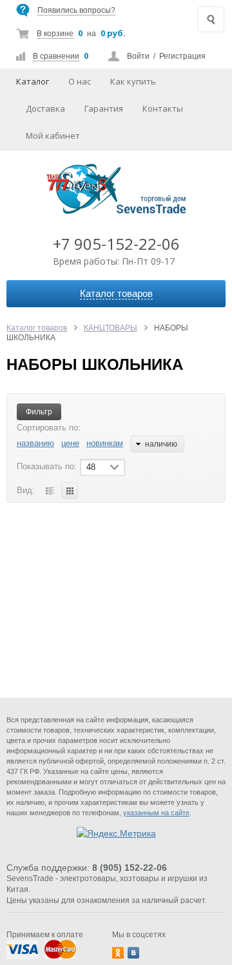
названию (35, 443)
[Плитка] (69, 490)
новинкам (104, 443)
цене (70, 443)
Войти (138, 56)
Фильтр (39, 411)
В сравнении (56, 56)
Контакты (162, 108)
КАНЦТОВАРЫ (110, 327)
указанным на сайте (156, 813)
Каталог (32, 81)
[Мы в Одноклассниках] (118, 953)
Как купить (133, 81)
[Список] (49, 490)
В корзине (55, 33)
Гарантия (103, 108)
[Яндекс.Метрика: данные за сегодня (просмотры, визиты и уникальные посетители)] (116, 833)
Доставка (45, 108)
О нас (79, 81)
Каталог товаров (36, 327)
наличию (161, 444)
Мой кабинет (53, 135)
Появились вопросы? (76, 10)
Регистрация (182, 56)
